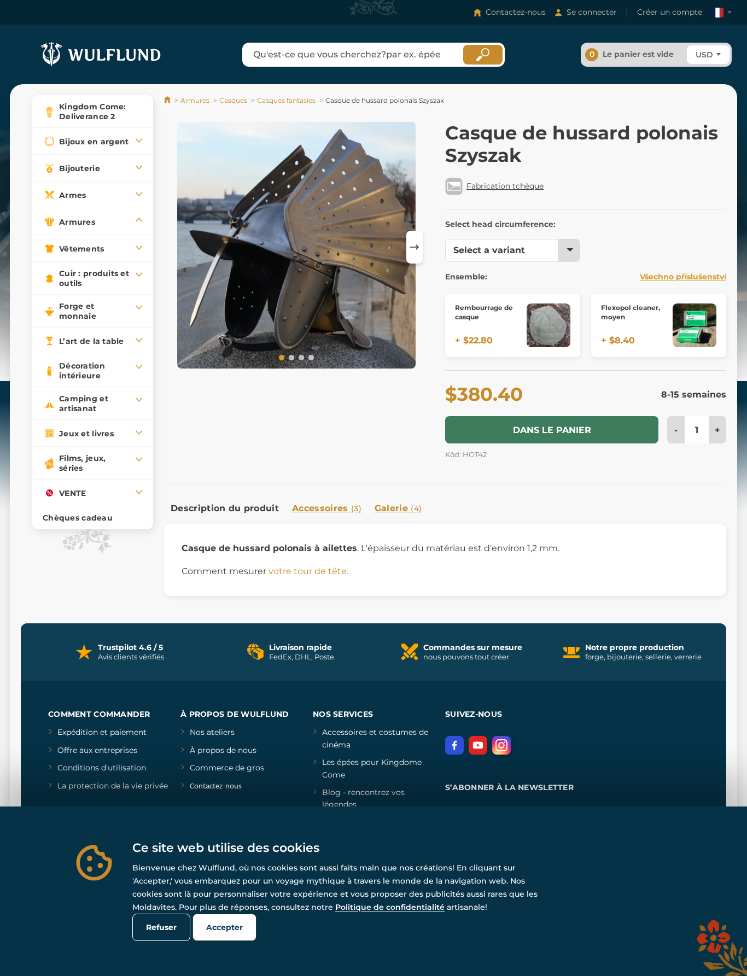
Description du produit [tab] (225, 508)
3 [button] (300, 357)
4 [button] (310, 357)
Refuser (161, 927)
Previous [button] (178, 247)
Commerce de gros (227, 768)
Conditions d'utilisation (101, 768)
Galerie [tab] (398, 508)
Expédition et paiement (102, 732)
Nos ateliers (212, 732)
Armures (194, 100)
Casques (233, 100)
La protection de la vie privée (112, 786)
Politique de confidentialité (390, 907)
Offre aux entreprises (97, 750)
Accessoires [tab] (326, 508)
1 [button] (280, 357)
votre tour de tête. (308, 571)
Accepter (224, 927)
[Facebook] (454, 745)
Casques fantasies (286, 100)
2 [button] (290, 357)
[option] (296, 247)
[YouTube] (478, 745)
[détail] (548, 325)
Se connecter (592, 12)
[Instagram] (501, 745)
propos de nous (225, 750)
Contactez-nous (516, 12)
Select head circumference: (500, 224)
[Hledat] (483, 55)
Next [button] (414, 247)
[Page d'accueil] (168, 100)
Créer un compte (669, 12)
